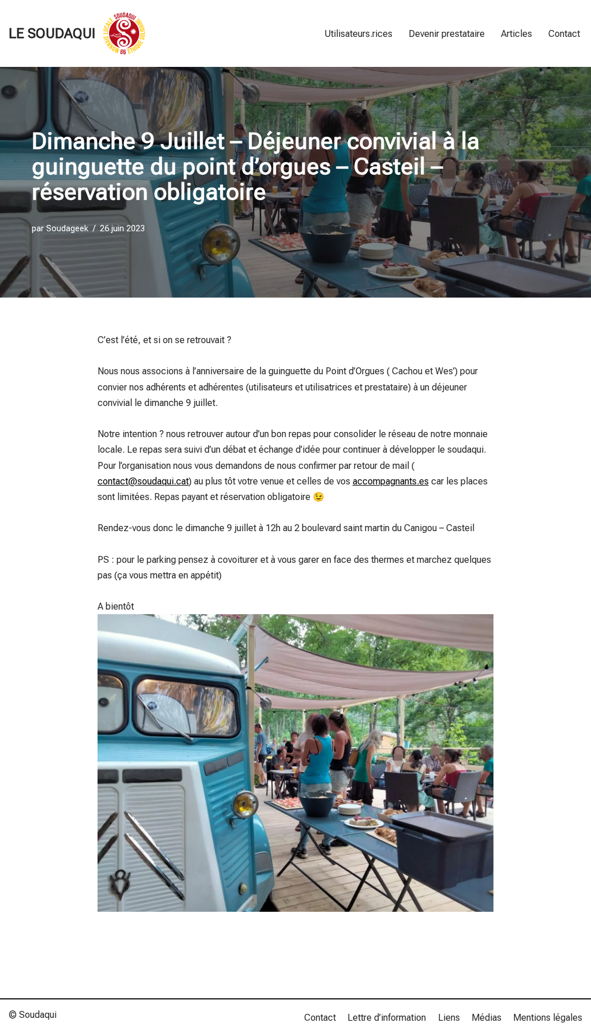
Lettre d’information (386, 1017)
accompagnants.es (391, 481)
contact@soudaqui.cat (143, 481)
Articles (516, 33)
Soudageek (67, 229)
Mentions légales (547, 1017)
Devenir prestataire (447, 33)
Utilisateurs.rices (358, 33)
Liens (449, 1017)
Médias (487, 1017)
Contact (564, 33)
